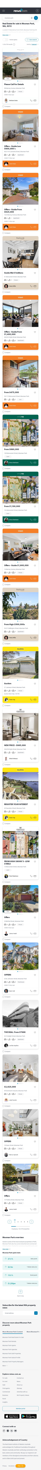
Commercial (6, 1392)
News (18, 1381)
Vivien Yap (12, 699)
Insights (4, 1402)
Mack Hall (12, 991)
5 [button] (27, 1222)
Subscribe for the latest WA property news (19, 1306)
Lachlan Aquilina (13, 1045)
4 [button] (24, 1222)
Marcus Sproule (13, 1154)
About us (19, 1385)
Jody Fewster (13, 1100)
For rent (4, 1381)
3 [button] (21, 1222)
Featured (34, 44)
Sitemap (19, 1388)
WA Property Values (23, 1395)
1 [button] (14, 1222)
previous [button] (9, 1222)
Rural (4, 1398)
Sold (3, 1385)
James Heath (13, 933)
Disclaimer (12, 1466)
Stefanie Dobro (13, 100)
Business (5, 1395)
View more (5, 35)
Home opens (5, 39)
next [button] (31, 1222)
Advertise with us (22, 1392)
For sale (4, 1378)
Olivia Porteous (13, 758)
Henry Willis (12, 286)
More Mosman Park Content (12, 1332)
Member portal (20, 1408)
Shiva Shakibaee (14, 462)
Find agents (6, 1388)
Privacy (4, 1466)
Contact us (20, 1378)
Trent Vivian (12, 164)
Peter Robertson (13, 876)
